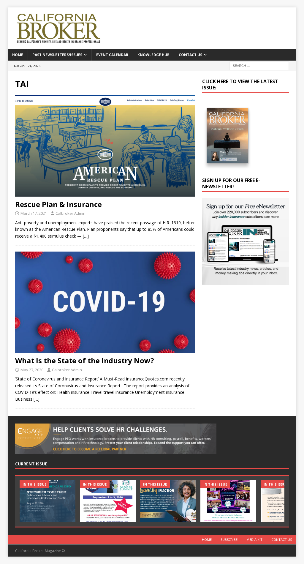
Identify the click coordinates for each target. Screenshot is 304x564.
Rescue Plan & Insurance (58, 204)
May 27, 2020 (31, 369)
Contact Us (190, 54)
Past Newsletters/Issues (57, 54)
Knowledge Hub (153, 54)
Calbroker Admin (71, 213)
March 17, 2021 (33, 213)
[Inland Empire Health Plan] (168, 501)
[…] (86, 236)
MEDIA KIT (254, 539)
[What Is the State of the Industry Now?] (105, 302)
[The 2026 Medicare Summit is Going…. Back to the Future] (228, 501)
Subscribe (229, 539)
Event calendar (112, 54)
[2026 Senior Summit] (108, 501)
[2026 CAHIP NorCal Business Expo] (47, 501)
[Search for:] (259, 65)
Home (17, 54)
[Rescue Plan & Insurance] (105, 146)
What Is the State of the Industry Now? (84, 360)
